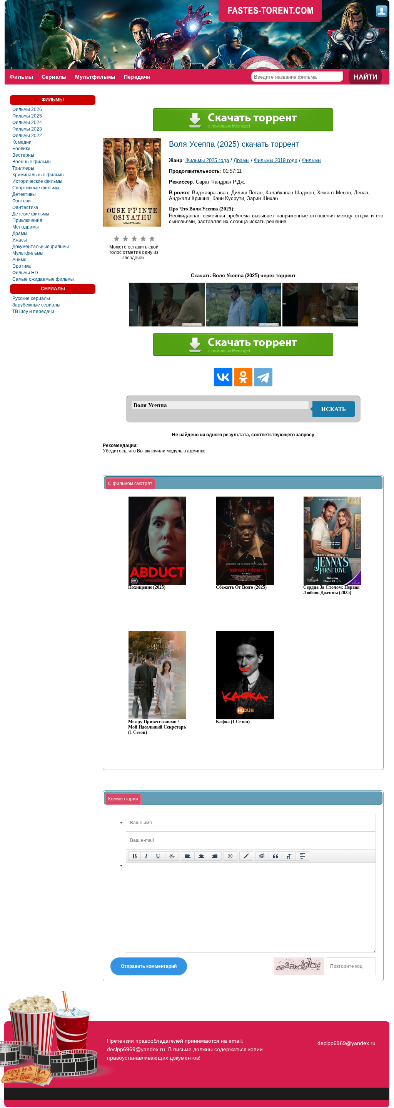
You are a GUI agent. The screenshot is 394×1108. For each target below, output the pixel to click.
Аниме (19, 259)
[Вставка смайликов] (230, 856)
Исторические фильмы (37, 181)
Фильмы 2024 (27, 122)
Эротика (21, 266)
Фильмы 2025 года (207, 160)
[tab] (130, 484)
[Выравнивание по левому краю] (188, 856)
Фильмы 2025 (27, 116)
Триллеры (23, 168)
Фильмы (21, 77)
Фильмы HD (25, 272)
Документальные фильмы (40, 246)
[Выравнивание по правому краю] (215, 856)
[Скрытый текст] (262, 856)
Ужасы (19, 240)
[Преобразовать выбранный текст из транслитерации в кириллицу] (289, 856)
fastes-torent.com (345, 1029)
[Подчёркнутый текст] (158, 856)
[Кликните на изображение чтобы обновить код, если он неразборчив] (299, 966)
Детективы (24, 194)
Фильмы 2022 (27, 135)
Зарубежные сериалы (36, 305)
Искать (333, 409)
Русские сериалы (31, 298)
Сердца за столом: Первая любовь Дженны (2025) (331, 590)
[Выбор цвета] (246, 856)
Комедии (22, 142)
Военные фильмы (32, 161)
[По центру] (201, 856)
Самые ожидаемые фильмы (43, 279)
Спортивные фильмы (35, 187)
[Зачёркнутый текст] (172, 856)
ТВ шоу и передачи (33, 311)
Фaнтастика (25, 207)
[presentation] (130, 484)
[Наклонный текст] (146, 856)
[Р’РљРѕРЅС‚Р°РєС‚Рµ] (223, 377)
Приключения (27, 220)
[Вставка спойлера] (302, 856)
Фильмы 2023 (27, 129)
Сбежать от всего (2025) (241, 587)
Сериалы (54, 77)
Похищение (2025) (146, 587)
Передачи (137, 77)
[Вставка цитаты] (275, 856)
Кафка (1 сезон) (233, 721)
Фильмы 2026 (27, 109)
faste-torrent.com (270, 11)
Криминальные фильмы (38, 174)
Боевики (21, 148)
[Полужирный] (134, 856)
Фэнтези (21, 201)
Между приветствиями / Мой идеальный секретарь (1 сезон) (157, 727)
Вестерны (23, 155)
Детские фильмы (30, 214)
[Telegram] (263, 377)
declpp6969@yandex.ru (346, 1043)
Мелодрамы (25, 227)
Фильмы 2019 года (275, 160)
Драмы (19, 233)
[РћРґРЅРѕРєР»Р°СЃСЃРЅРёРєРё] (243, 377)
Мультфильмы (95, 77)
